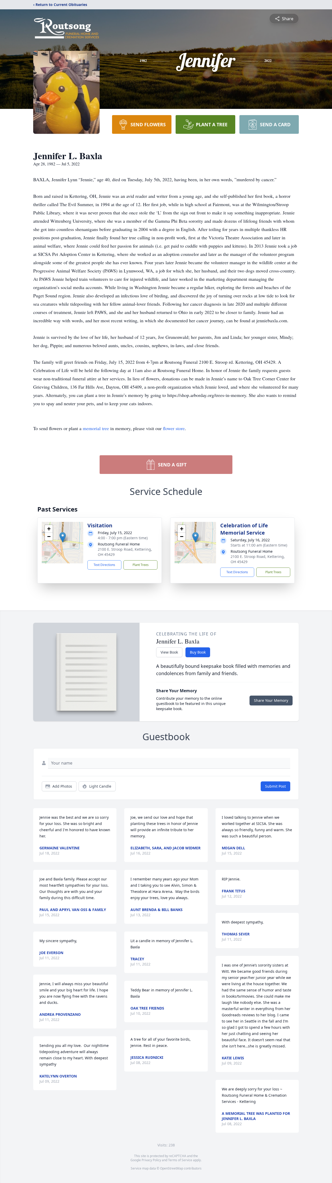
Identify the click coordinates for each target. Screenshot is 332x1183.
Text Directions (104, 565)
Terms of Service (180, 1160)
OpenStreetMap (171, 1168)
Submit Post (275, 786)
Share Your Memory (271, 700)
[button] (62, 537)
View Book (169, 652)
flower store (174, 428)
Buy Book (198, 652)
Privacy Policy (151, 1160)
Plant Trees (141, 565)
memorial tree (96, 428)
